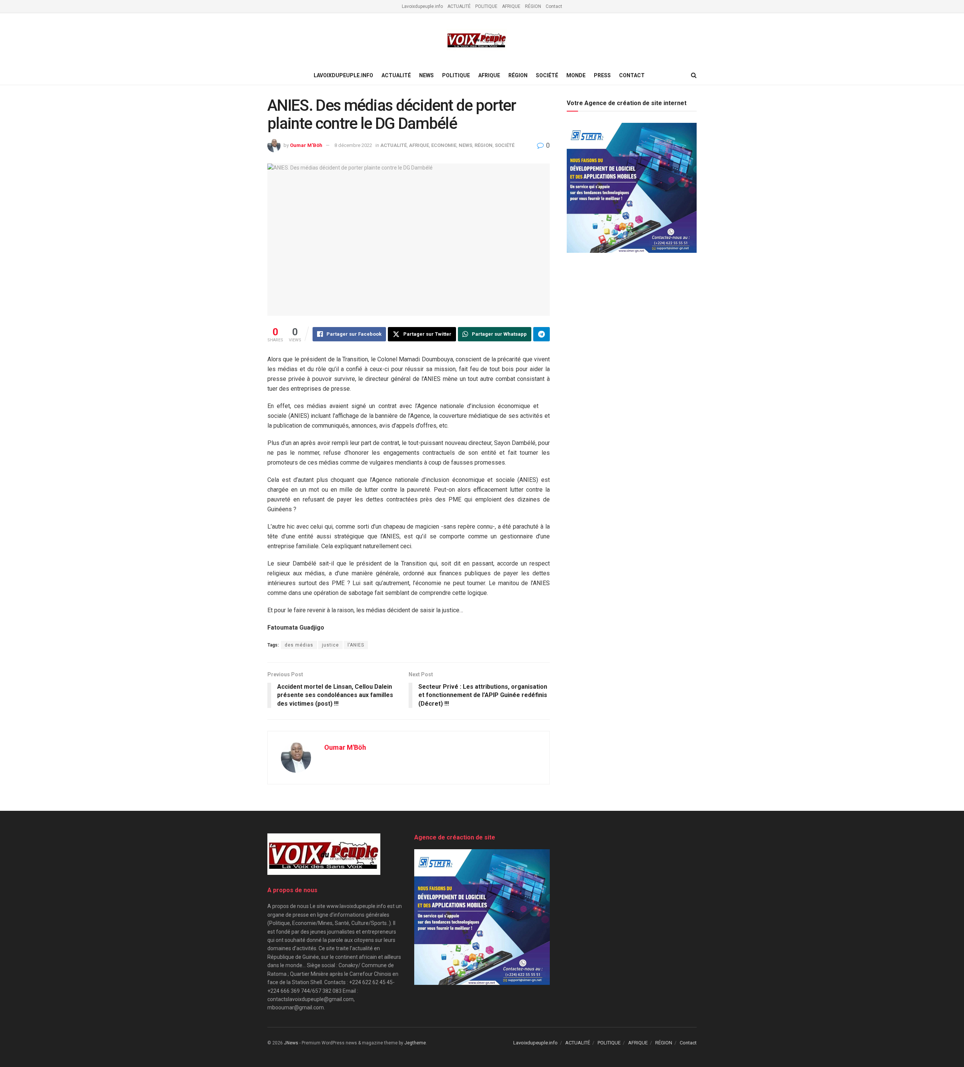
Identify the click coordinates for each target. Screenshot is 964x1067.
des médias (299, 645)
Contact (554, 6)
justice (330, 645)
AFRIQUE (511, 6)
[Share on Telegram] (541, 334)
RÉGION (533, 6)
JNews (291, 1043)
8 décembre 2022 (353, 145)
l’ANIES (356, 645)
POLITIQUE (486, 6)
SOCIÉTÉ (547, 75)
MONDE (576, 75)
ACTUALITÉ (459, 6)
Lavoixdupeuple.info (422, 6)
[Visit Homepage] (477, 40)
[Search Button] (694, 75)
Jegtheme (415, 1043)
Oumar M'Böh (306, 145)
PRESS (602, 75)
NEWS (426, 75)
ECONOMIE (443, 145)
